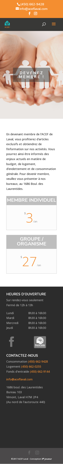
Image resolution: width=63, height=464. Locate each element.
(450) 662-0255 (31, 366)
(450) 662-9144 (40, 371)
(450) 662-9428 (32, 4)
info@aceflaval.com (19, 379)
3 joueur (47, 458)
